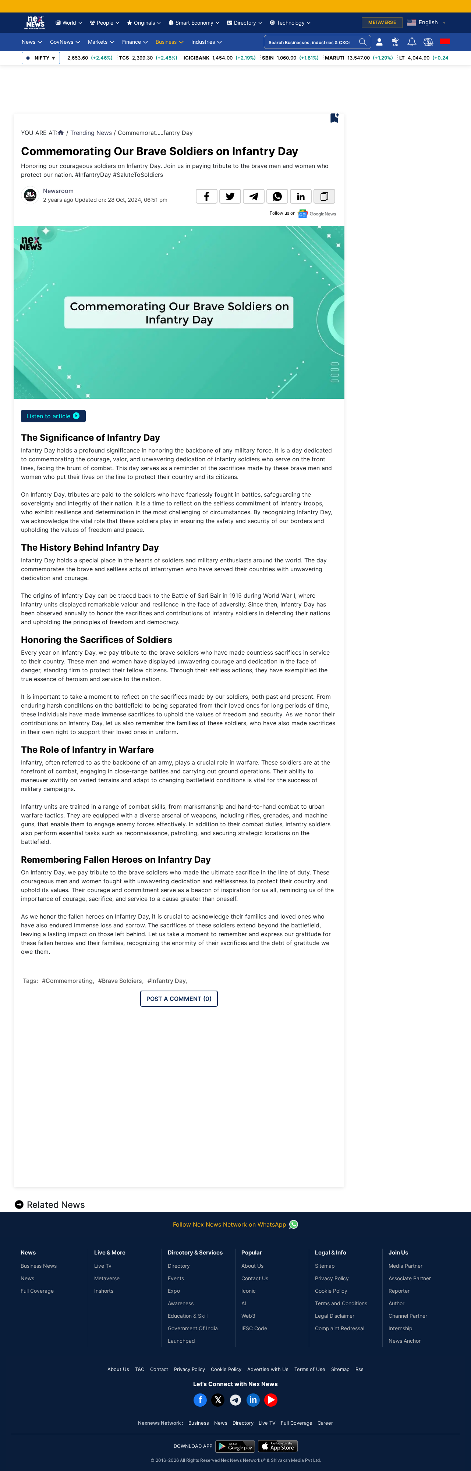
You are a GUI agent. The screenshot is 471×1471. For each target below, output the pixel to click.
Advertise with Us (267, 1369)
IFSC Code (254, 1328)
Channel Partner (408, 1316)
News (28, 42)
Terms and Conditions (341, 1303)
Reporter (399, 1291)
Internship (400, 1328)
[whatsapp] (277, 196)
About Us (252, 1266)
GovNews (61, 42)
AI (243, 1303)
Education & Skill (188, 1316)
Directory (245, 22)
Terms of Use (309, 1369)
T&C (139, 1369)
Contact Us (254, 1278)
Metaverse (107, 1278)
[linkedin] (301, 196)
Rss (359, 1369)
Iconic (248, 1291)
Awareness (181, 1303)
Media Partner (405, 1266)
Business (166, 42)
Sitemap (325, 1266)
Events (176, 1278)
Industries (203, 42)
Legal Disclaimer (334, 1316)
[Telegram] (235, 1400)
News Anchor (405, 1341)
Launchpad (181, 1341)
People (105, 22)
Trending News (91, 132)
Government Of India (193, 1328)
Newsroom (58, 190)
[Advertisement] (147, 87)
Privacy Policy (332, 1278)
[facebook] (206, 196)
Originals (144, 22)
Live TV (267, 1423)
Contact (159, 1369)
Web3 (248, 1316)
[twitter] (230, 196)
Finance (131, 42)
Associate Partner (410, 1278)
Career (325, 1423)
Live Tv (102, 1266)
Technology (291, 22)
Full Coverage (37, 1291)
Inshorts (103, 1291)
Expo (174, 1291)
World (69, 22)
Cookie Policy (331, 1291)
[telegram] (254, 196)
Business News (39, 1266)
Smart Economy (194, 22)
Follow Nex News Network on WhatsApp (229, 1224)
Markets (97, 42)
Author (396, 1303)
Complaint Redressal (339, 1328)
